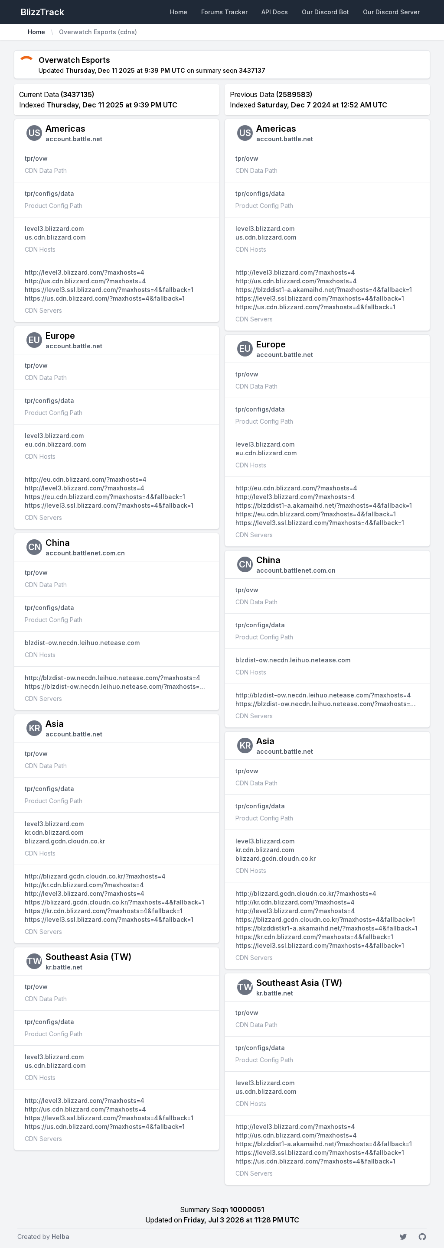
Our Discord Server (391, 12)
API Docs (274, 12)
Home (178, 12)
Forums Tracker (224, 12)
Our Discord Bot (325, 12)
